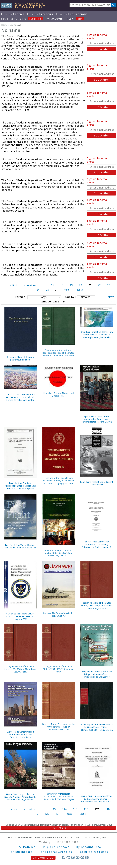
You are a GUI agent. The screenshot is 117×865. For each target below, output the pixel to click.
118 (107, 809)
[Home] (24, 7)
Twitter (68, 857)
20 (80, 285)
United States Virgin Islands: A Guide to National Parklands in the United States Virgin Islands (20, 797)
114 (64, 809)
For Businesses (21, 851)
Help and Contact (55, 847)
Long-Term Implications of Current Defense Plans (96, 483)
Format (20, 297)
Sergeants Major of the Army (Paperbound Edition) (20, 358)
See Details (58, 827)
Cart (80, 18)
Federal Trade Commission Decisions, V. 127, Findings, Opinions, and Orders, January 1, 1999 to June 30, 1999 (96, 544)
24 (38, 289)
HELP (70, 18)
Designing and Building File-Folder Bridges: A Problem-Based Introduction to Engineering (97, 674)
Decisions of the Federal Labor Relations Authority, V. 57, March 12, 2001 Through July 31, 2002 (58, 481)
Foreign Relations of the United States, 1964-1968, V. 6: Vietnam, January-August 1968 (96, 605)
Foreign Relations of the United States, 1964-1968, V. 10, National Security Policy (20, 669)
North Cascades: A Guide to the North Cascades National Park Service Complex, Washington (20, 397)
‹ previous (30, 285)
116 (86, 809)
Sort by (70, 297)
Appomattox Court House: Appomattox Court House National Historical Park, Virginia (97, 419)
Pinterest (82, 857)
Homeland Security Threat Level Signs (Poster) (58, 394)
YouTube (77, 857)
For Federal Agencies (55, 851)
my (55, 18)
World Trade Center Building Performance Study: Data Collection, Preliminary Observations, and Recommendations (20, 734)
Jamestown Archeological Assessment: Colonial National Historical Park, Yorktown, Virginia (58, 796)
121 (58, 813)
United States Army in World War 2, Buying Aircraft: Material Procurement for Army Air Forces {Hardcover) (96, 799)
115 (75, 809)
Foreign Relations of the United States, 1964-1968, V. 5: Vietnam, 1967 (58, 669)
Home (4, 24)
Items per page (50, 301)
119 (36, 813)
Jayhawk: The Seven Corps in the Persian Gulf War (58, 614)
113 (53, 809)
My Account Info (88, 847)
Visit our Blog (43, 857)
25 (47, 289)
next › (67, 289)
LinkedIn (87, 857)
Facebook (63, 857)
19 (71, 285)
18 (61, 285)
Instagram (73, 857)
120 (47, 813)
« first (13, 285)
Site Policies (26, 847)
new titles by (21, 18)
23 (108, 285)
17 (52, 285)
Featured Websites (93, 851)
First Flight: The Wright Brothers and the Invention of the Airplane (20, 546)
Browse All (12, 14)
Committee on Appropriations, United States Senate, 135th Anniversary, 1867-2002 (58, 553)
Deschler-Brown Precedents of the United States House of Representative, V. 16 (58, 727)
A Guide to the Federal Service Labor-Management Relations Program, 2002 (20, 616)
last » (80, 289)
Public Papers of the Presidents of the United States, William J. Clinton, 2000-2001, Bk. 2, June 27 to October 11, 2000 (97, 727)
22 (99, 285)
